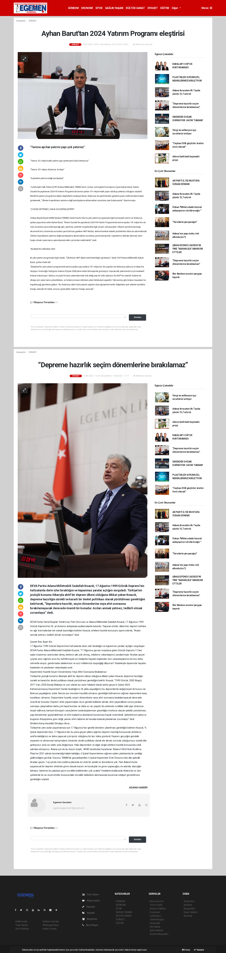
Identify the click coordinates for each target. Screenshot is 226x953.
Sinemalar (155, 923)
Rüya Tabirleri (190, 912)
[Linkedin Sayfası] (40, 910)
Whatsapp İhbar (51, 925)
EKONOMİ (87, 8)
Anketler (188, 905)
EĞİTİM (164, 8)
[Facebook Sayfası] (17, 910)
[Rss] (46, 910)
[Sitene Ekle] (57, 910)
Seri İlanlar (155, 926)
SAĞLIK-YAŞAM (114, 8)
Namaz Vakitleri (158, 908)
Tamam (200, 950)
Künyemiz (91, 919)
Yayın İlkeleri (21, 925)
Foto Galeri (92, 894)
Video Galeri (93, 900)
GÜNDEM (73, 8)
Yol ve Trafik (156, 905)
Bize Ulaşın (92, 925)
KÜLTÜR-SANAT (135, 8)
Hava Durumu (157, 901)
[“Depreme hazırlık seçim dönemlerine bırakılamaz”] (82, 480)
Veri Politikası (22, 928)
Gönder (137, 317)
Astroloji (188, 915)
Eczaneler (155, 912)
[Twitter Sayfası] (22, 910)
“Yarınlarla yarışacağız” (184, 222)
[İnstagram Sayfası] (28, 910)
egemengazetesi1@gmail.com (69, 808)
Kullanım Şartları (51, 921)
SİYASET (152, 8)
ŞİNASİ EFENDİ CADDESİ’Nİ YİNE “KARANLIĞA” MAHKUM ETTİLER (187, 249)
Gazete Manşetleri (159, 934)
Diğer (175, 8)
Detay (187, 950)
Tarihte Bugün (157, 919)
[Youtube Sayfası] (34, 910)
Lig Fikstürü (155, 915)
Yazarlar (90, 906)
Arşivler (90, 913)
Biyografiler (189, 908)
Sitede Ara (189, 901)
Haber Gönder (50, 928)
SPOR (98, 8)
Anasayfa (21, 21)
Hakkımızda (21, 921)
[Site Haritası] (51, 910)
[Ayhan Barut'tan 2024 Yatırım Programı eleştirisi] (82, 95)
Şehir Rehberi (156, 930)
